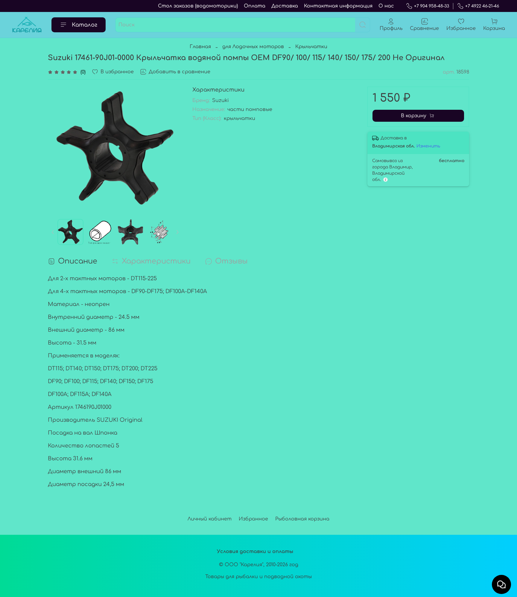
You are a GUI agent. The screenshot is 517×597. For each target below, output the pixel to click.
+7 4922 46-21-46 (482, 6)
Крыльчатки (311, 46)
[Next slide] (173, 148)
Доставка (284, 6)
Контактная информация (338, 6)
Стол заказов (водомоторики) (198, 6)
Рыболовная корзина (302, 519)
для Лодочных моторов (253, 46)
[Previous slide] (57, 148)
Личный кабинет (210, 519)
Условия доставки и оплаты (255, 551)
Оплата (254, 6)
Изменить (428, 146)
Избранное (253, 519)
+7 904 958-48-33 (431, 6)
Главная (200, 46)
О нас (386, 6)
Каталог (84, 25)
